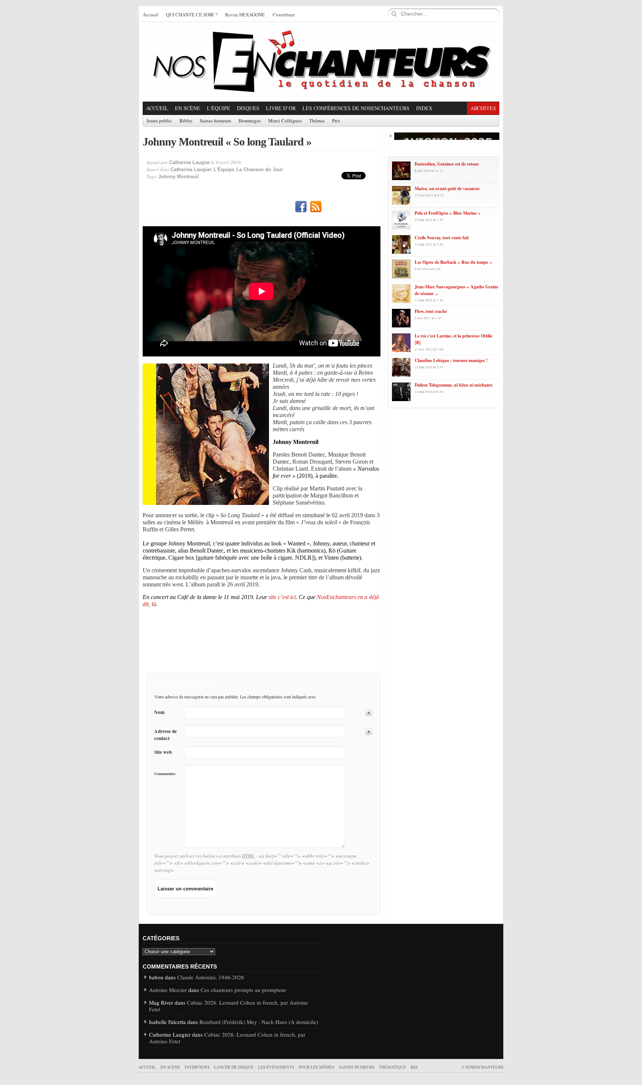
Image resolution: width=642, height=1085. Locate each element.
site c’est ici (281, 597)
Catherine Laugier (189, 162)
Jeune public (159, 121)
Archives (483, 108)
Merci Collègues (285, 121)
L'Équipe (218, 108)
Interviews (197, 1067)
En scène (187, 108)
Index (424, 108)
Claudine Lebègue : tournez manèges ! (451, 360)
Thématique (392, 1067)
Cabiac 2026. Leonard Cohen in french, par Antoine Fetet (228, 1006)
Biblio (185, 121)
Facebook (301, 207)
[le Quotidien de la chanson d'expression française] (321, 62)
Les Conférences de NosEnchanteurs (355, 108)
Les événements (276, 1067)
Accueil (150, 15)
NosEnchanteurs (482, 1067)
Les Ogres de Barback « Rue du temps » (453, 262)
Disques (248, 108)
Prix (336, 121)
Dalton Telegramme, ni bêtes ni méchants (454, 385)
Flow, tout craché (431, 311)
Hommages (250, 121)
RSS (316, 207)
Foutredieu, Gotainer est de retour (447, 164)
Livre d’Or (281, 108)
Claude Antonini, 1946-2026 (210, 977)
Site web (163, 752)
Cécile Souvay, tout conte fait (442, 237)
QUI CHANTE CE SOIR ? (191, 15)
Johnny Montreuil (178, 176)
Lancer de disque (233, 1067)
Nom (159, 712)
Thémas (317, 121)
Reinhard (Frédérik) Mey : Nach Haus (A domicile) (259, 1021)
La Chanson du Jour (259, 169)
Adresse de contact (165, 735)
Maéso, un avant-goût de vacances (447, 188)
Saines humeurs (215, 121)
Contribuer (284, 15)
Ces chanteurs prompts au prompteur (243, 989)
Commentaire (164, 773)
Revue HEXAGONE (245, 15)
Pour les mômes (316, 1067)
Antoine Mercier (168, 989)
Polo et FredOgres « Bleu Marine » (447, 213)
